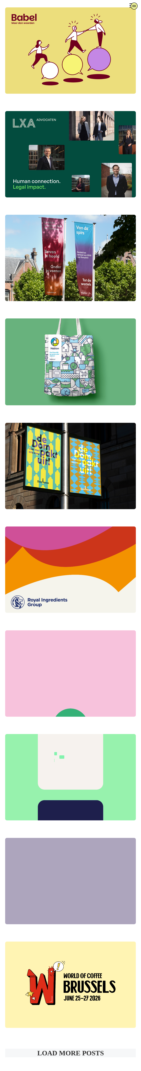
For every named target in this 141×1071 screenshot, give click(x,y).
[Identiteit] (70, 50)
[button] (134, 6)
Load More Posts (70, 1053)
